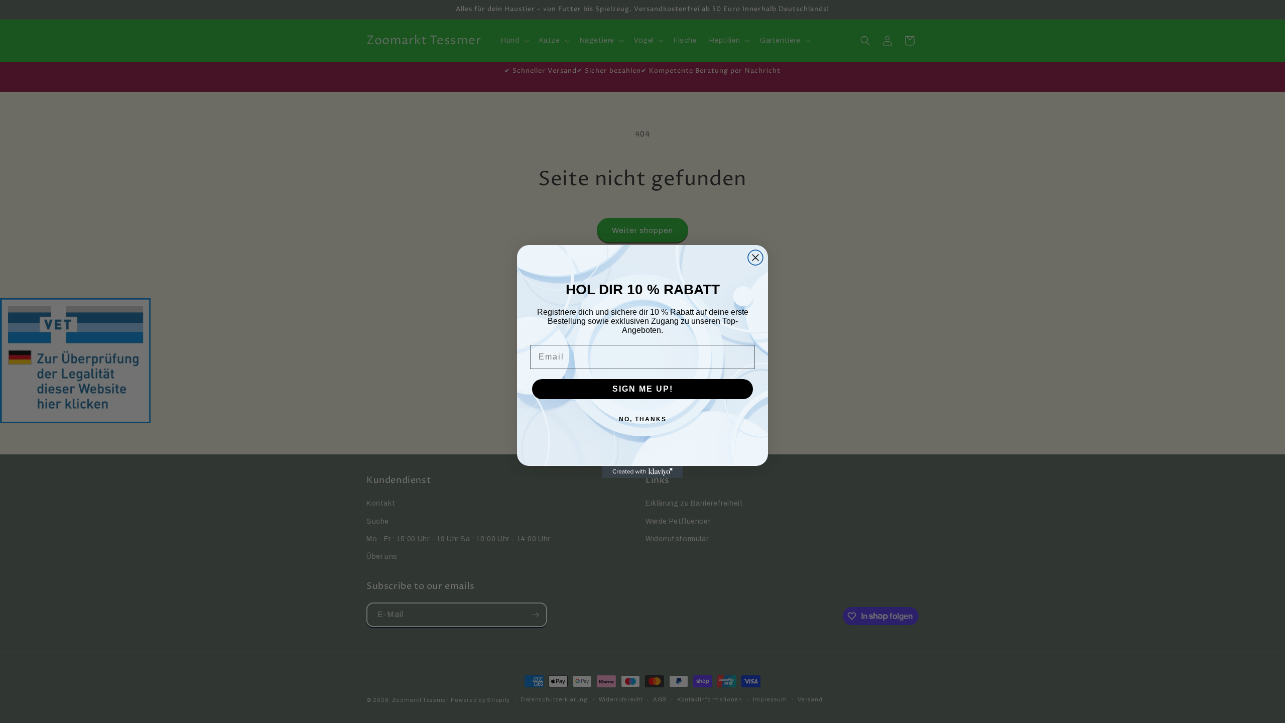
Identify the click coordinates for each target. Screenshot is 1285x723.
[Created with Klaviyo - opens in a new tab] (642, 472)
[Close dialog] (755, 257)
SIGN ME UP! (642, 389)
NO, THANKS (643, 419)
